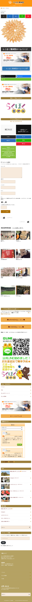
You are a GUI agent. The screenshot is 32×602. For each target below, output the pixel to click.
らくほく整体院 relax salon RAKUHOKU (15, 600)
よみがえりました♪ (16, 484)
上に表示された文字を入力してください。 (8, 204)
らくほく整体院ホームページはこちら (16, 5)
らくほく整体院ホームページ (16, 68)
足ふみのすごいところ (5, 393)
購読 (3, 542)
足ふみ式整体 (3, 396)
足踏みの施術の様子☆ (16, 497)
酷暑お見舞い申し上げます (18, 471)
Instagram (14, 477)
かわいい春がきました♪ (17, 490)
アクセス (3, 386)
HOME (3, 578)
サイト (2, 190)
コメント (3, 166)
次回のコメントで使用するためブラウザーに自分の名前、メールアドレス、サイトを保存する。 (16, 199)
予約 (2, 390)
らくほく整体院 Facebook (8, 461)
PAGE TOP (29, 582)
